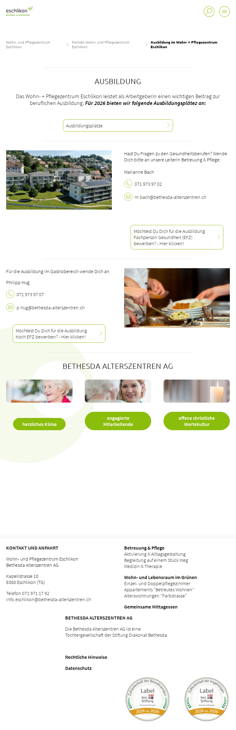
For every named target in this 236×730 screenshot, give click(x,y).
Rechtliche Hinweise (86, 657)
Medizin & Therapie (143, 566)
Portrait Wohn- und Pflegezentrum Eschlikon (100, 44)
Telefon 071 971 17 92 (27, 593)
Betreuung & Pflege (144, 548)
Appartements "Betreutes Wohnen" (159, 589)
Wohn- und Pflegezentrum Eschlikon (28, 44)
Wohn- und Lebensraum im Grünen (160, 577)
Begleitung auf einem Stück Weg (156, 560)
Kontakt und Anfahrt (32, 548)
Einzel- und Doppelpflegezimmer (157, 583)
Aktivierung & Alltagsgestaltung (155, 554)
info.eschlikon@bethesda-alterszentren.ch (48, 599)
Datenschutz (78, 668)
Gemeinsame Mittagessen (151, 607)
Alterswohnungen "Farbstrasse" (155, 596)
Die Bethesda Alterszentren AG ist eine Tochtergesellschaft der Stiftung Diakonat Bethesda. (116, 632)
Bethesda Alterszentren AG (98, 618)
